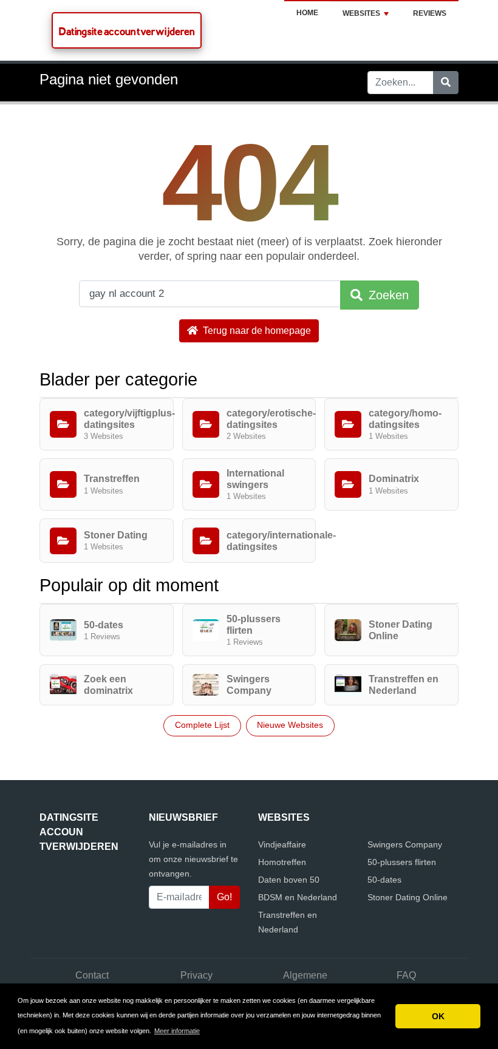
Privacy (196, 975)
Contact (92, 975)
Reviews (429, 13)
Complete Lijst (202, 725)
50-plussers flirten (401, 862)
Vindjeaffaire (282, 844)
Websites (361, 13)
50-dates (384, 879)
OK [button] (438, 1016)
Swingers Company (404, 844)
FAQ (406, 975)
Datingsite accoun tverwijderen (126, 31)
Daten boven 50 (288, 879)
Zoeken (387, 295)
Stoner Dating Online (407, 897)
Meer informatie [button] (177, 1030)
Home (307, 12)
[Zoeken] (446, 82)
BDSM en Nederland (297, 897)
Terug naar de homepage (255, 330)
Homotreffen (282, 862)
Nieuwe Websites (290, 725)
